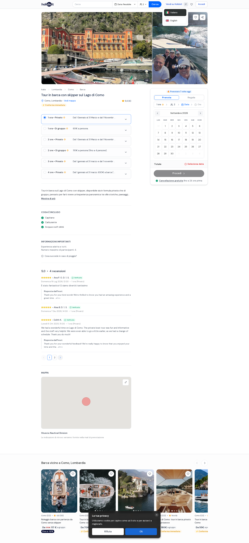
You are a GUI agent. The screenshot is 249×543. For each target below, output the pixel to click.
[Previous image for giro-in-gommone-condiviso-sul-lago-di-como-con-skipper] (198, 491)
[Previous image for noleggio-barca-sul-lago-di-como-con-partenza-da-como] (45, 491)
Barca (82, 89)
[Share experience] (202, 17)
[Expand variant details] (126, 119)
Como (71, 89)
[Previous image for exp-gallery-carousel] (45, 48)
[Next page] (60, 357)
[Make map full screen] (125, 382)
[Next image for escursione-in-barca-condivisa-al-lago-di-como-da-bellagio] (150, 491)
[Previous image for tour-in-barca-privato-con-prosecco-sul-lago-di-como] (160, 491)
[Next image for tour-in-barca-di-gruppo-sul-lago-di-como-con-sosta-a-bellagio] (112, 491)
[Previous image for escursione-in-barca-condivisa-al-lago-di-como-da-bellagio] (122, 491)
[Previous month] (157, 113)
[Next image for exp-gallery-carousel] (148, 48)
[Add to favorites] (196, 17)
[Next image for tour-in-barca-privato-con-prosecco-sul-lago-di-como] (189, 491)
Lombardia (57, 89)
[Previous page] (43, 357)
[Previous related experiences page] (197, 463)
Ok (141, 531)
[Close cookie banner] (157, 515)
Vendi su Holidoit (174, 4)
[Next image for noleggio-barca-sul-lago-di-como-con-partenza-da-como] (74, 491)
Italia (43, 89)
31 (158, 126)
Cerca (155, 4)
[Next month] (200, 113)
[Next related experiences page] (204, 463)
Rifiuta (108, 531)
